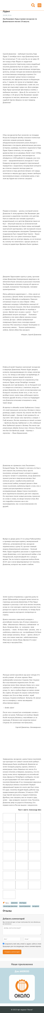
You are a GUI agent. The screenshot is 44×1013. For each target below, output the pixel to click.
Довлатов (14, 903)
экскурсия (35, 906)
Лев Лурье (23, 903)
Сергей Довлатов (24, 906)
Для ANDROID (22, 971)
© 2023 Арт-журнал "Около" (22, 1010)
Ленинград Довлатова (10, 906)
